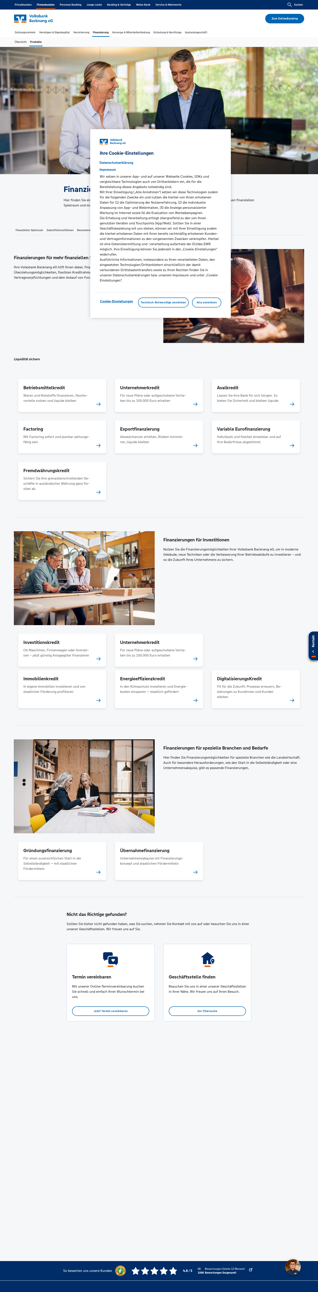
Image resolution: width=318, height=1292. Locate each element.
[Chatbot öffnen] (293, 1267)
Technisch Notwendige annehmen (163, 302)
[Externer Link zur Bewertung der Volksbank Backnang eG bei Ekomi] (250, 1271)
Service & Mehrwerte (168, 4)
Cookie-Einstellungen (116, 301)
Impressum (108, 169)
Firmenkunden (46, 4)
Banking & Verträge (119, 4)
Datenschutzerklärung (116, 163)
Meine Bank (143, 4)
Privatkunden (23, 4)
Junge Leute (94, 4)
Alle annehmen (207, 302)
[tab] (25, 32)
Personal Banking (70, 4)
